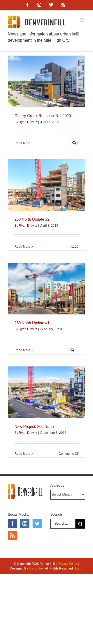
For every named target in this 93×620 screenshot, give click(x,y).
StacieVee (36, 568)
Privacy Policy (68, 564)
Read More (22, 143)
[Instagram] (24, 523)
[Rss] (12, 535)
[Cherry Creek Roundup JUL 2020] (46, 81)
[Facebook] (12, 523)
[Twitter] (37, 523)
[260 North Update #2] (46, 185)
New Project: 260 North (34, 426)
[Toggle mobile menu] (82, 20)
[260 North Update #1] (46, 288)
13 (76, 350)
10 (76, 246)
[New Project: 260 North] (46, 392)
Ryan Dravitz (28, 122)
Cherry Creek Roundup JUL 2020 (42, 115)
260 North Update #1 (31, 323)
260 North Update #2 (31, 219)
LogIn (79, 568)
